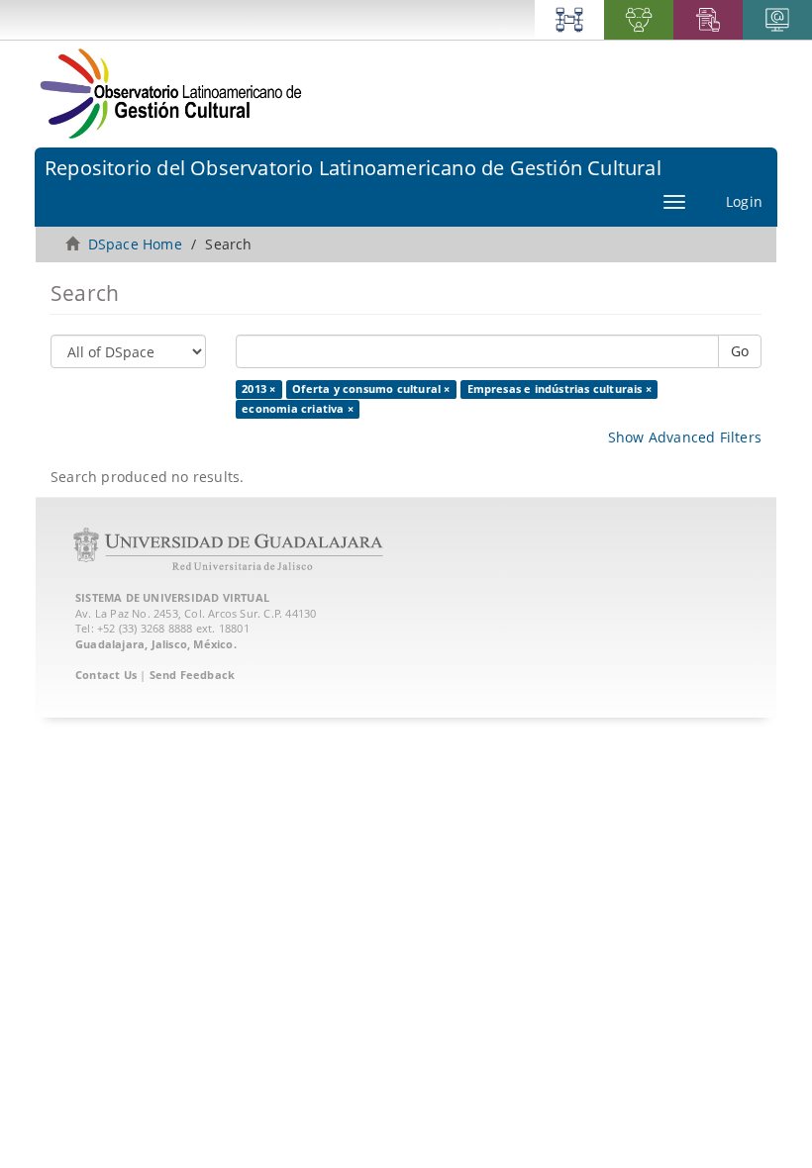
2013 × (258, 389)
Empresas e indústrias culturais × (560, 389)
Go (740, 350)
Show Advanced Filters (684, 437)
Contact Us (106, 674)
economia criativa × (298, 409)
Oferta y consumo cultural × (371, 389)
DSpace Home (135, 244)
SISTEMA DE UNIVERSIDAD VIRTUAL (172, 597)
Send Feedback (193, 674)
